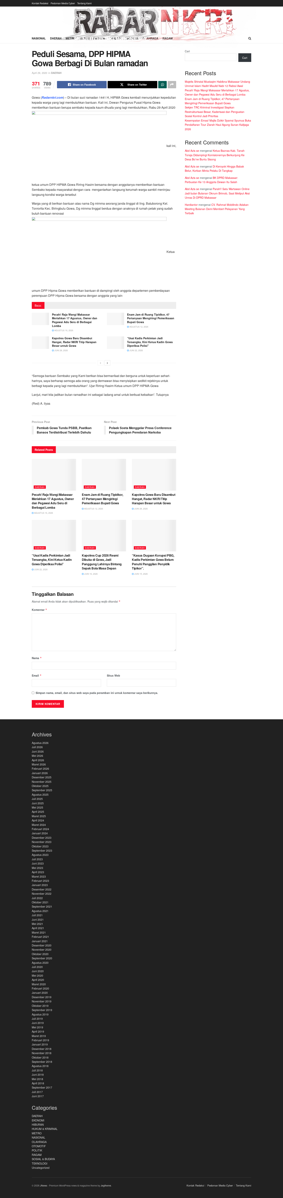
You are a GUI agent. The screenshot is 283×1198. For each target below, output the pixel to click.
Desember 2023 (41, 838)
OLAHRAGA (39, 1142)
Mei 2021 (37, 924)
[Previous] (100, 363)
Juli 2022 (37, 898)
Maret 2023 (39, 876)
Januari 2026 (40, 773)
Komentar (39, 610)
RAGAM (37, 1155)
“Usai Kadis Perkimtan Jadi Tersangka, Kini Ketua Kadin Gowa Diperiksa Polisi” (150, 342)
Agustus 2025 (40, 794)
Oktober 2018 (40, 1057)
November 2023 (41, 842)
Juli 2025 (37, 799)
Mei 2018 (37, 1079)
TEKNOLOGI (39, 1163)
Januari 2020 (40, 993)
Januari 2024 (40, 833)
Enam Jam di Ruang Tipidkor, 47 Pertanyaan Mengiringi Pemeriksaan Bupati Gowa (150, 318)
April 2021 (38, 928)
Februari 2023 (40, 881)
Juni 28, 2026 (61, 350)
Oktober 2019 (40, 1006)
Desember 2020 (41, 945)
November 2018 (41, 1053)
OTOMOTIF (39, 1146)
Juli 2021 (37, 915)
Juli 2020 (37, 967)
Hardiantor (191, 205)
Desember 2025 (41, 777)
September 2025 (42, 790)
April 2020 (38, 980)
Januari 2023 (40, 885)
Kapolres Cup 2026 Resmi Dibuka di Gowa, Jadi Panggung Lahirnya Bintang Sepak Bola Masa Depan (102, 561)
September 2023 (42, 850)
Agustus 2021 (40, 911)
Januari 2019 (40, 1044)
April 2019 (38, 1031)
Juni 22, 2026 (136, 350)
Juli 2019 (37, 1018)
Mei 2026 (37, 756)
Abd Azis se (192, 151)
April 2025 (38, 812)
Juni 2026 (38, 751)
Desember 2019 (41, 997)
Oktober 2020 (40, 954)
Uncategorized (40, 1168)
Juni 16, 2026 (91, 573)
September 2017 (42, 1087)
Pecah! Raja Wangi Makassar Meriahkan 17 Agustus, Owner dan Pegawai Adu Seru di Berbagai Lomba (74, 320)
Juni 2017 (38, 1096)
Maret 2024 (39, 825)
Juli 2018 (37, 1070)
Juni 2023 (38, 863)
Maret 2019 (39, 1036)
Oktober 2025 (40, 786)
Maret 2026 (39, 764)
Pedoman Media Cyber (63, 3)
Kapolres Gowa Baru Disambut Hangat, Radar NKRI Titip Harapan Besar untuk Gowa (74, 342)
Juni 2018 (38, 1074)
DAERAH (56, 73)
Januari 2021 (40, 941)
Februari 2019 (40, 1040)
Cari (187, 51)
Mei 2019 (37, 1027)
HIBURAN (38, 1124)
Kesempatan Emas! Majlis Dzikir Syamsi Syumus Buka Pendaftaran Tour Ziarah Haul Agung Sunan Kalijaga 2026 (218, 124)
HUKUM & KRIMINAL (45, 1129)
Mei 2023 (37, 868)
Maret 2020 (39, 984)
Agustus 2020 (40, 963)
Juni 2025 (38, 803)
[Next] (107, 363)
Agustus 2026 (40, 743)
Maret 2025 (39, 816)
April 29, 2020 (39, 73)
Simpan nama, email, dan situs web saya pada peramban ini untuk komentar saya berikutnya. (97, 693)
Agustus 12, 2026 (138, 326)
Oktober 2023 (40, 846)
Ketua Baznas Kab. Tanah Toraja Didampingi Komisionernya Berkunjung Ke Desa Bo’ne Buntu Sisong (214, 155)
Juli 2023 (37, 859)
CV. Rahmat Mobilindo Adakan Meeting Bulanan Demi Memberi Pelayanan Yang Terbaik (217, 209)
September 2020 (42, 958)
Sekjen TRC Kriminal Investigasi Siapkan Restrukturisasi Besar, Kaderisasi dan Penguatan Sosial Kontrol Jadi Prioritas (214, 111)
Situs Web (113, 675)
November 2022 (41, 893)
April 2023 (38, 872)
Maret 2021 (39, 932)
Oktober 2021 (40, 902)
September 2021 (42, 906)
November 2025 (41, 782)
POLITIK (37, 1150)
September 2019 (42, 1010)
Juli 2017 (37, 1092)
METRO (37, 1133)
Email (37, 675)
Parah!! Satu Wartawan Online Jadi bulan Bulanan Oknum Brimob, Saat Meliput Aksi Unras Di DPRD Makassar (217, 193)
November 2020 (41, 949)
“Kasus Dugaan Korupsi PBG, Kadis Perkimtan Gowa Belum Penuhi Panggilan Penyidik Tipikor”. (153, 561)
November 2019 (41, 1001)
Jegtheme (106, 1185)
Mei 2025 (37, 807)
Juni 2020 (38, 971)
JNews (43, 1185)
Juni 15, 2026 (141, 573)
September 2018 (42, 1062)
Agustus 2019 (40, 1014)
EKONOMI (38, 1120)
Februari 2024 (40, 829)
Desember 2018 (41, 1049)
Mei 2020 (37, 975)
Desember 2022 (41, 889)
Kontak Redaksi (40, 3)
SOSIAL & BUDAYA (43, 1159)
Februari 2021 (40, 937)
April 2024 (38, 820)
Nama (37, 658)
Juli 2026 (37, 747)
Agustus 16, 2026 (63, 330)
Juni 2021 (38, 919)
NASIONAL (38, 1137)
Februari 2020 (40, 988)
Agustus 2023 (40, 855)
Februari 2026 (40, 768)
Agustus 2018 (40, 1066)
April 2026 (38, 760)
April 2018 (38, 1083)
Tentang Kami (84, 3)
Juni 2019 (38, 1023)
